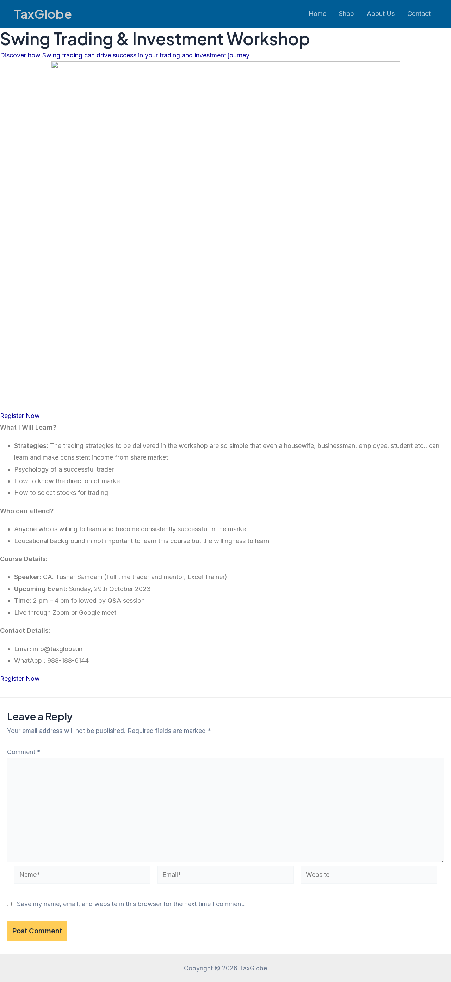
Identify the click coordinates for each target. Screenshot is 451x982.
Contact (419, 13)
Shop (346, 13)
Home (317, 13)
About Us (381, 13)
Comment (24, 752)
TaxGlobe (43, 14)
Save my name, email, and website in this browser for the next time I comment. (131, 904)
